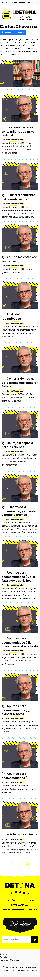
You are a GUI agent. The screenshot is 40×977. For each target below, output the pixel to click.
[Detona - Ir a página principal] (25, 12)
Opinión (10, 900)
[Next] (27, 864)
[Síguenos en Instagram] (16, 893)
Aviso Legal (5, 957)
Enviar (34, 939)
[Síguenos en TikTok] (28, 893)
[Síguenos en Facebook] (20, 893)
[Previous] (13, 864)
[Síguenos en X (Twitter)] (12, 893)
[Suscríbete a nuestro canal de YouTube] (24, 893)
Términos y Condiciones (11, 960)
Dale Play (28, 900)
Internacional (20, 905)
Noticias (31, 909)
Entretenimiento (13, 909)
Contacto (4, 954)
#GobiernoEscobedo (22, 2)
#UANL (5, 2)
